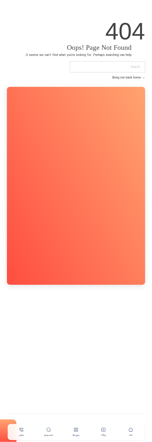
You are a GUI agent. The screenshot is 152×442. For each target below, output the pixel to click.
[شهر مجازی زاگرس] (128, 10)
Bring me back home (127, 77)
